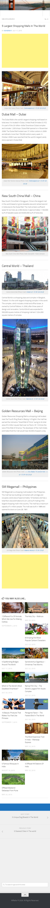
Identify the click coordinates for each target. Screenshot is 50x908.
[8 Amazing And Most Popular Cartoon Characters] (36, 629)
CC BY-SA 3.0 (39, 108)
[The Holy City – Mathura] (36, 607)
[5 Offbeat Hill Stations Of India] (36, 755)
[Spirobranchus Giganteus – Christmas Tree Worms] (36, 653)
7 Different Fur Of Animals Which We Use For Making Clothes (12, 619)
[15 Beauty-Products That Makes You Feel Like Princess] (13, 704)
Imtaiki (28, 292)
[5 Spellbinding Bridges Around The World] (13, 653)
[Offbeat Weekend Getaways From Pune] (13, 779)
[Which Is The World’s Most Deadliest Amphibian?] (13, 677)
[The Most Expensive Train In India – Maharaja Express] (36, 728)
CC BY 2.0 (39, 550)
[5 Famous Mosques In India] (13, 755)
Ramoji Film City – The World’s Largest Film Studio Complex (35, 688)
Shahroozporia (28, 108)
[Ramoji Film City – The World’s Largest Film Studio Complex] (36, 677)
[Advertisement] (25, 51)
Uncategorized (8, 19)
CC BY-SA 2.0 (25, 475)
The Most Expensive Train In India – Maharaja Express (35, 739)
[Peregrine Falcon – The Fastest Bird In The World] (36, 704)
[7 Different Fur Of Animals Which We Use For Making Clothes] (13, 607)
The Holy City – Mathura (34, 616)
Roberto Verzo (28, 550)
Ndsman (28, 399)
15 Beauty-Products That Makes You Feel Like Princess (11, 715)
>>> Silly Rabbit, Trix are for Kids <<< (36, 472)
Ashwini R (8, 31)
